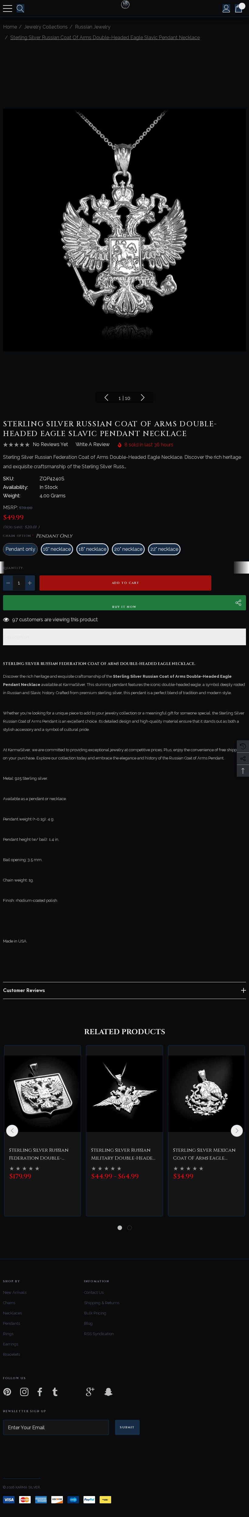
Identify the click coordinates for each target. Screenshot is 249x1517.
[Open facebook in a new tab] (38, 1392)
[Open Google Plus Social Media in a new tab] (90, 1392)
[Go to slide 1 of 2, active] (120, 1228)
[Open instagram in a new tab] (23, 1392)
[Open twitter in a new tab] (72, 1392)
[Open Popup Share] (238, 602)
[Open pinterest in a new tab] (6, 1392)
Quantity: (13, 568)
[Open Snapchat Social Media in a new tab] (107, 1392)
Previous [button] (106, 397)
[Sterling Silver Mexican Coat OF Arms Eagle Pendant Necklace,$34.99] (206, 1093)
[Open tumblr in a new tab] (55, 1392)
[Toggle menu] (7, 8)
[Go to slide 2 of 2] (129, 1228)
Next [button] (142, 397)
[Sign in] (226, 8)
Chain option (37, 536)
